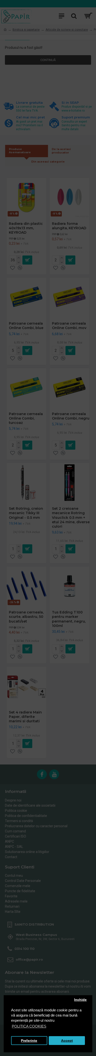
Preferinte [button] (29, 1041)
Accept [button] (67, 1041)
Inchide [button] (80, 1000)
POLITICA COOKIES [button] (29, 1026)
